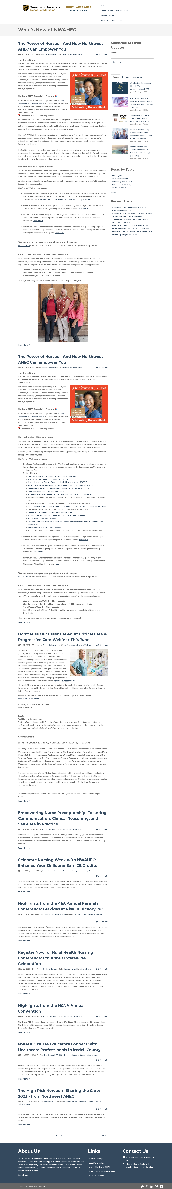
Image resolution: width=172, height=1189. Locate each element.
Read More (83, 208)
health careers (120, 187)
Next (104, 1135)
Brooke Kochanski (49, 54)
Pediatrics (90, 1102)
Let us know (24, 245)
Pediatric (73, 1102)
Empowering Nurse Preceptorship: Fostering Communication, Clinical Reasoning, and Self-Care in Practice (62, 818)
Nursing (66, 54)
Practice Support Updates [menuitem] (114, 21)
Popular (125, 77)
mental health (120, 178)
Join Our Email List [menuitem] (97, 1163)
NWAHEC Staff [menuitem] (107, 15)
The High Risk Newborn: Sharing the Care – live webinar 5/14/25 (53, 476)
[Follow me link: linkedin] (151, 1186)
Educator (75, 1055)
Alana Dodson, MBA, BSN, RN (54, 1055)
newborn (98, 1102)
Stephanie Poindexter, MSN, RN (54, 914)
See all (113, 192)
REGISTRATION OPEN (28, 698)
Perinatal (77, 914)
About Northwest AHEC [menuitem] (99, 1167)
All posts (60, 1135)
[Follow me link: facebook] (161, 1186)
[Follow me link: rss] (147, 1186)
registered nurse (76, 54)
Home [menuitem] (103, 5)
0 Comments (103, 54)
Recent (116, 77)
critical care (87, 645)
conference (82, 1102)
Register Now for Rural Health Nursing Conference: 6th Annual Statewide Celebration (55, 958)
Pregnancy (85, 914)
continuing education (77, 871)
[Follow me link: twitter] (156, 1186)
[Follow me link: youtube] (142, 1186)
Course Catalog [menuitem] (96, 1158)
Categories (137, 77)
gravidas (99, 914)
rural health (74, 969)
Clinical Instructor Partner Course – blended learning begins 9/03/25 (57, 482)
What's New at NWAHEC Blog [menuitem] (114, 10)
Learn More (23, 1175)
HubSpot (45, 1186)
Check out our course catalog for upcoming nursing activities (64, 199)
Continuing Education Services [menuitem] (102, 1171)
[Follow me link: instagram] (165, 1186)
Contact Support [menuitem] (96, 1175)
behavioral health (121, 184)
